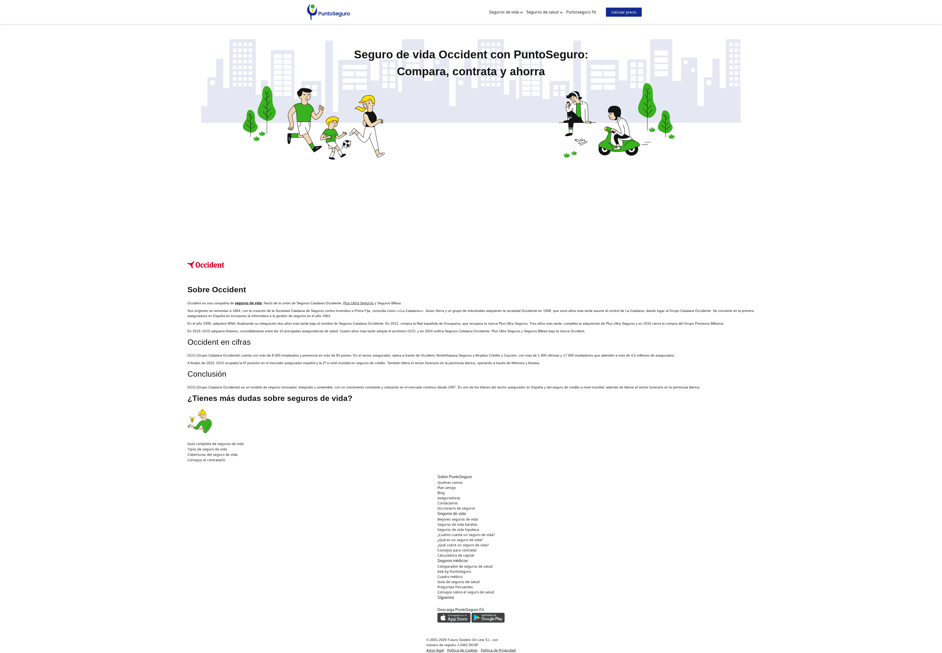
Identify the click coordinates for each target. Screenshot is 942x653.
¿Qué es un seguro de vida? (460, 540)
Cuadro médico (449, 576)
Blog (441, 492)
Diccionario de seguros (456, 508)
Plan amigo (446, 487)
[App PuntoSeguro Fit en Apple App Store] (454, 617)
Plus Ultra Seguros (358, 303)
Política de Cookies (462, 650)
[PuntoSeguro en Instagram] (440, 603)
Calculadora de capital (455, 555)
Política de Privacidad (498, 650)
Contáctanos (447, 503)
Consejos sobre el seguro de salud (465, 592)
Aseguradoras (448, 498)
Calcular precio (623, 12)
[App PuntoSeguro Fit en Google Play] (488, 617)
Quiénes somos (450, 482)
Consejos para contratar (457, 550)
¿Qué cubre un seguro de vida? (463, 545)
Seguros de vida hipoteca (458, 529)
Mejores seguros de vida (457, 519)
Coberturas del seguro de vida (212, 454)
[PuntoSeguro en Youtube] (468, 603)
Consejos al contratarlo (206, 460)
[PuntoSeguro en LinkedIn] (447, 603)
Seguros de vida (504, 12)
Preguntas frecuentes (455, 587)
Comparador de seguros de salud (465, 566)
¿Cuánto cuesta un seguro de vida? (466, 534)
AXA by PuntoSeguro (454, 571)
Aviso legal (435, 650)
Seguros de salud (542, 12)
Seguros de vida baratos (457, 524)
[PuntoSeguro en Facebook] (454, 603)
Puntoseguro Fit (581, 12)
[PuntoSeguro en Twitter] (461, 603)
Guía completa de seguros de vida (215, 443)
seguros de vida (248, 303)
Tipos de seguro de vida (207, 449)
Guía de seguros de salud (458, 581)
